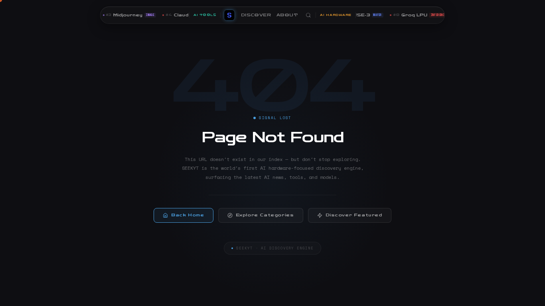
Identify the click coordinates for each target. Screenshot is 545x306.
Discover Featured (354, 215)
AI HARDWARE (335, 15)
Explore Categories (265, 215)
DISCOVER (256, 15)
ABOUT (287, 15)
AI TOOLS (205, 15)
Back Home (187, 215)
